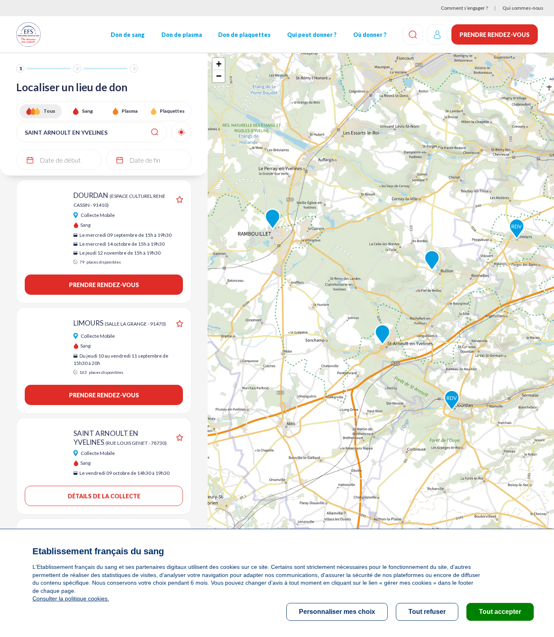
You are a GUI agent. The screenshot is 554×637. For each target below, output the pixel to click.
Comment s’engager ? (464, 8)
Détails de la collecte (104, 496)
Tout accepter (500, 611)
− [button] (218, 76)
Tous (49, 111)
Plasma (129, 111)
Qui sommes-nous (522, 8)
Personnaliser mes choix (337, 611)
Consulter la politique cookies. (70, 598)
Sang (87, 111)
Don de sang (128, 34)
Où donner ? (370, 34)
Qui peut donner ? (312, 34)
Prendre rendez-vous (495, 34)
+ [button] (218, 64)
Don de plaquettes (244, 34)
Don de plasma (181, 34)
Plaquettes (172, 111)
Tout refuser (427, 611)
